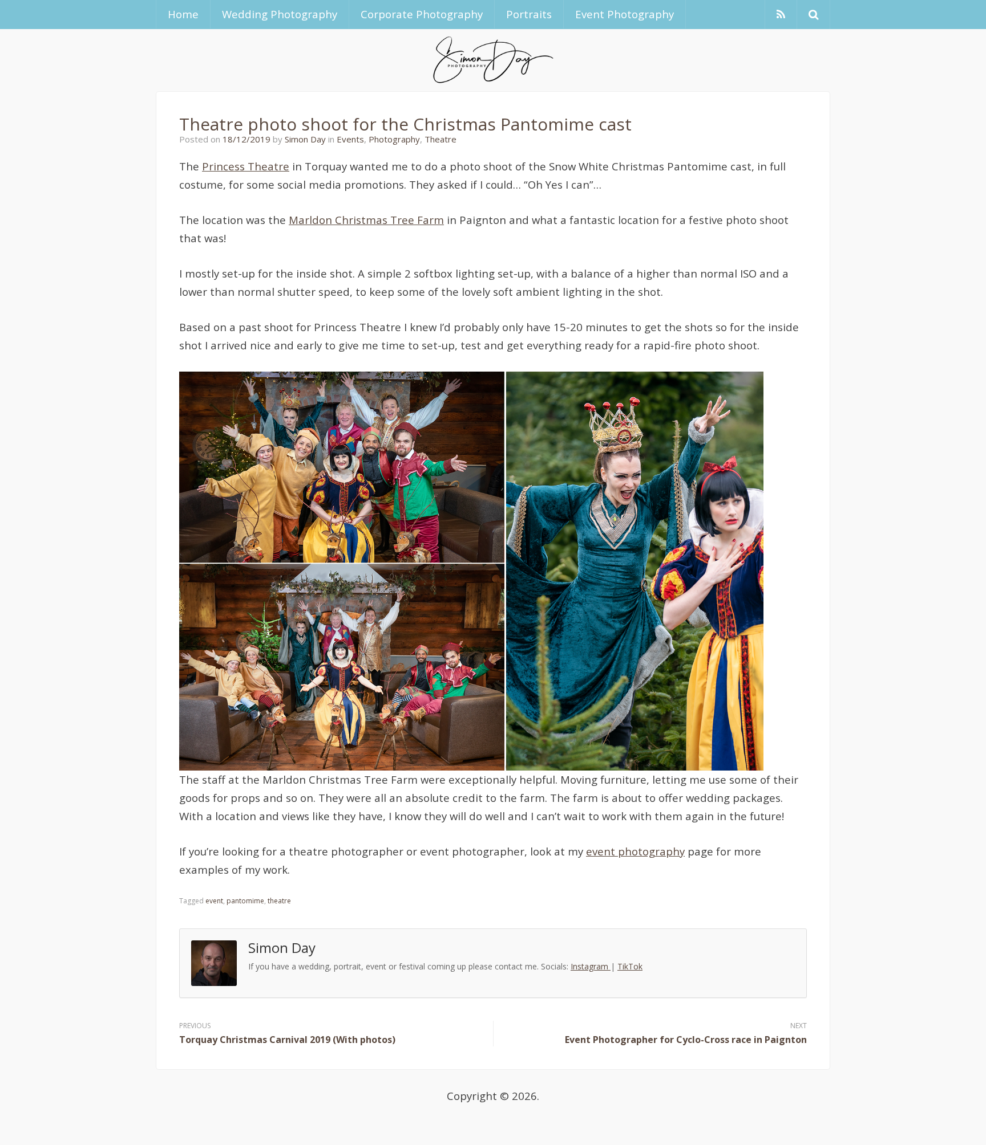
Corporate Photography (422, 14)
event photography (635, 851)
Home (183, 14)
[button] (813, 14)
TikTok (629, 966)
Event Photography (624, 14)
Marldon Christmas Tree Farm (366, 220)
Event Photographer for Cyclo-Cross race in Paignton (686, 1039)
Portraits (529, 14)
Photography (394, 139)
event (214, 901)
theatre (279, 901)
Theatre (440, 139)
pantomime (245, 901)
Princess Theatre (245, 166)
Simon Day (305, 139)
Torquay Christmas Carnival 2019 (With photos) (287, 1039)
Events (350, 139)
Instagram (591, 966)
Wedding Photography (279, 14)
